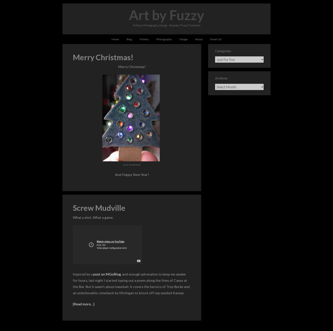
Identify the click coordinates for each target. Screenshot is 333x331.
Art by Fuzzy (166, 15)
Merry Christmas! (103, 57)
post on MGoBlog (107, 274)
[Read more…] (83, 304)
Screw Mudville (99, 207)
